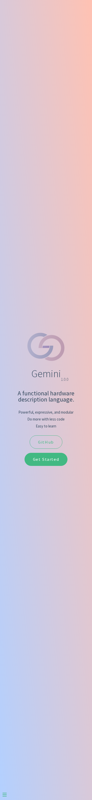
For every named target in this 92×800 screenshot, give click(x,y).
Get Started (46, 459)
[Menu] (7, 792)
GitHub (46, 442)
